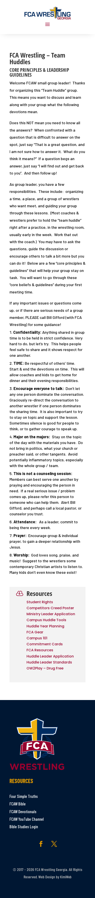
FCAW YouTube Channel (27, 819)
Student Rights (40, 602)
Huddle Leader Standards (49, 662)
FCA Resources (40, 650)
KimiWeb (65, 877)
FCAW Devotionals (23, 811)
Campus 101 (37, 638)
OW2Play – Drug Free (45, 668)
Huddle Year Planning (45, 626)
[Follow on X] (54, 844)
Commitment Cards (45, 644)
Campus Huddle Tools (46, 620)
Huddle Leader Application (50, 656)
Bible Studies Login (24, 826)
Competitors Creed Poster (50, 608)
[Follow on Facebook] (41, 844)
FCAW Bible (18, 803)
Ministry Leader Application (51, 614)
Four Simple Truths (24, 796)
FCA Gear (35, 632)
